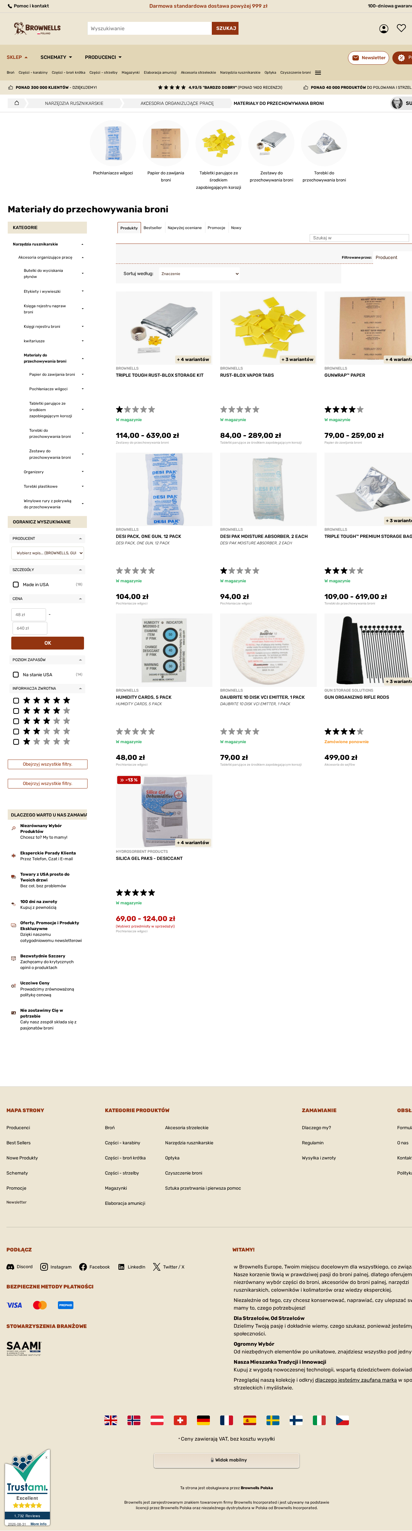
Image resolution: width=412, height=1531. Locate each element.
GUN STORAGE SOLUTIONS (348, 690)
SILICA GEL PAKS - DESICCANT (149, 858)
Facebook (99, 1267)
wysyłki (266, 1439)
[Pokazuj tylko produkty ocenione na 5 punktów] (47, 700)
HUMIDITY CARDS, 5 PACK (144, 697)
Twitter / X (173, 1267)
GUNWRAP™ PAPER (344, 375)
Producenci (100, 57)
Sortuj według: (139, 273)
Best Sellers (18, 1143)
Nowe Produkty (22, 1158)
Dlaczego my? (316, 1127)
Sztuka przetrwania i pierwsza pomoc (203, 1188)
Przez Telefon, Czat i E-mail (46, 858)
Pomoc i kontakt (31, 6)
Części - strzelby (103, 72)
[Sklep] (15, 103)
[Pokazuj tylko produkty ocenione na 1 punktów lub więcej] (47, 741)
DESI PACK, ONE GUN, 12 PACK (148, 536)
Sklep (14, 57)
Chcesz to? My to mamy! (43, 837)
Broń (10, 72)
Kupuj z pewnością (38, 907)
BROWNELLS (127, 368)
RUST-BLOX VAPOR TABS (247, 375)
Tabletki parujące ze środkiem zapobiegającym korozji (261, 443)
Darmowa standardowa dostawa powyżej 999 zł (208, 6)
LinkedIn (136, 1267)
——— (318, 72)
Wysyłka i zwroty (319, 1158)
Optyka (270, 72)
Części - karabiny (33, 72)
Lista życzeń (403, 28)
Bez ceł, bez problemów (43, 885)
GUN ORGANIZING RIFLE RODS (356, 697)
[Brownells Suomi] (296, 1420)
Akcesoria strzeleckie (198, 72)
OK (47, 643)
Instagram (61, 1267)
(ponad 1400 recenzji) (235, 87)
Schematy (53, 57)
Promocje (16, 1188)
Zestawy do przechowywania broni (142, 443)
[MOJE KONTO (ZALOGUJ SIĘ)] (385, 29)
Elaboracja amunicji (160, 72)
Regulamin (312, 1143)
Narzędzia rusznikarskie (240, 72)
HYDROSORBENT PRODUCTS (142, 851)
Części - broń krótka (68, 72)
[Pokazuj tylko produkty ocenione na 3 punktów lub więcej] (47, 720)
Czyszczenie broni (295, 72)
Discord (25, 1266)
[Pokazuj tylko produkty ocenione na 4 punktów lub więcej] (47, 710)
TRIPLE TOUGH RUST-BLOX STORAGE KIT (159, 375)
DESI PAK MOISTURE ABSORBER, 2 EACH (264, 536)
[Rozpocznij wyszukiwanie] (225, 28)
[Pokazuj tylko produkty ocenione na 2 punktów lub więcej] (47, 730)
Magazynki (131, 72)
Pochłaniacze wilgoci (131, 603)
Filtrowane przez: (357, 257)
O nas (402, 1143)
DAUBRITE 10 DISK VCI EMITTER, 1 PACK (262, 697)
